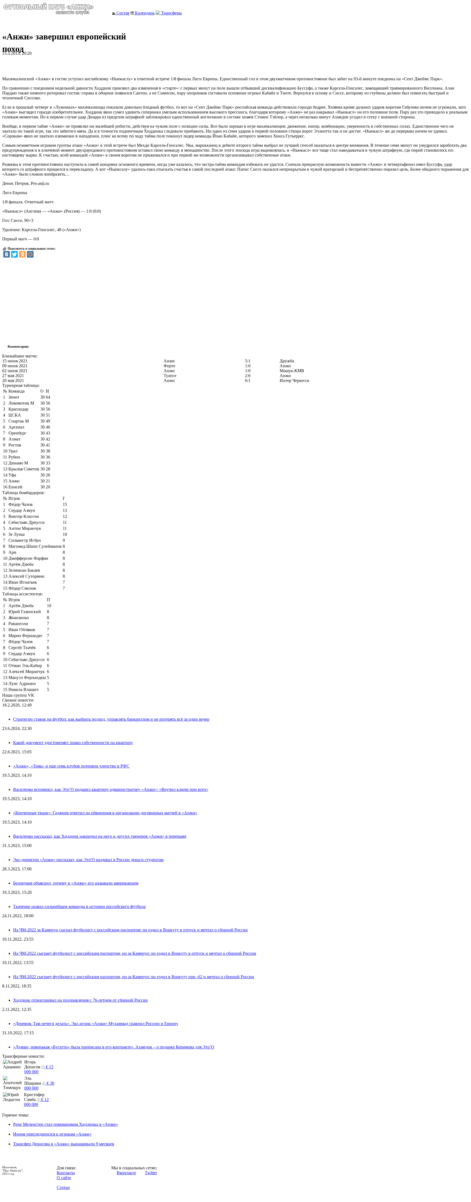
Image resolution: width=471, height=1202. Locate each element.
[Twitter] (14, 254)
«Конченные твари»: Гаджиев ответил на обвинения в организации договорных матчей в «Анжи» (105, 812)
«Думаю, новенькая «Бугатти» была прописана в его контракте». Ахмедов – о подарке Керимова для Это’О (113, 1047)
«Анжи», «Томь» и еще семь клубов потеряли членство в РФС (71, 766)
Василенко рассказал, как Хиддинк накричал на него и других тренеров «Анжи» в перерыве (99, 836)
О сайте (64, 1177)
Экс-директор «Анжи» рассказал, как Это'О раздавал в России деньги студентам (88, 859)
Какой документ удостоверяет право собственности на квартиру (73, 742)
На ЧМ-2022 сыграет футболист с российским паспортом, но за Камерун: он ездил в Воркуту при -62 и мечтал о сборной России (133, 976)
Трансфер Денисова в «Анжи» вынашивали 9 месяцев (63, 1144)
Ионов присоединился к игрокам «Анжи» (52, 1134)
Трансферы (171, 13)
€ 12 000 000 (36, 1102)
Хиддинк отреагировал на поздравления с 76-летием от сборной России (80, 1000)
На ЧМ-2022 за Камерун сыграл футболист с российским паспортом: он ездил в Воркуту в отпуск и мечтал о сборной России (130, 930)
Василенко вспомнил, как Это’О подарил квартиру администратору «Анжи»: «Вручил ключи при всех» (110, 789)
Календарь (144, 13)
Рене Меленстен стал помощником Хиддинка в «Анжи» (65, 1124)
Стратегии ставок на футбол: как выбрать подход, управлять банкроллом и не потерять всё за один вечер (111, 719)
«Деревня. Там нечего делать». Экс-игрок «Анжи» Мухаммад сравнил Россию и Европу (95, 1023)
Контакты (66, 1172)
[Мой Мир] (30, 254)
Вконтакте (126, 1172)
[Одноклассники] (22, 254)
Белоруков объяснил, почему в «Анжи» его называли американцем (75, 883)
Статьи (63, 1187)
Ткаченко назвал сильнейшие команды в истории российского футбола (79, 906)
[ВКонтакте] (6, 254)
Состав (122, 13)
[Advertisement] (66, 64)
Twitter (151, 1172)
